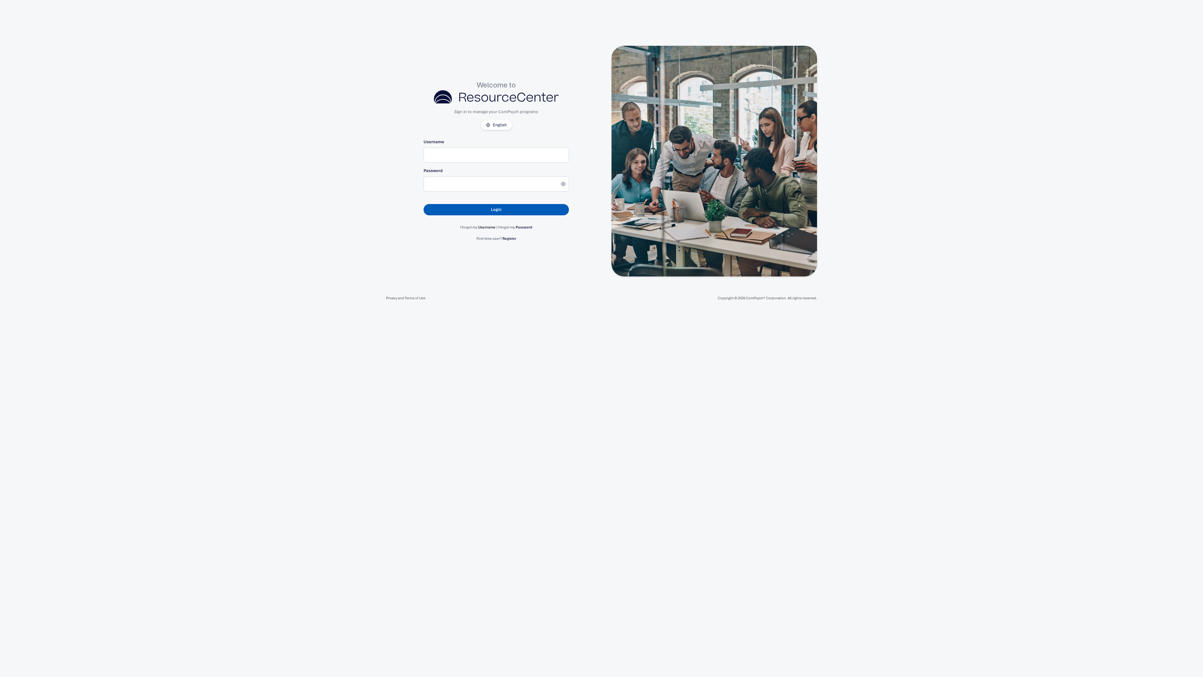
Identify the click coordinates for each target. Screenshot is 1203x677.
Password (433, 170)
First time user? (496, 238)
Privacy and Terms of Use (405, 298)
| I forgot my (514, 227)
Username (434, 141)
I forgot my (478, 227)
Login (496, 209)
